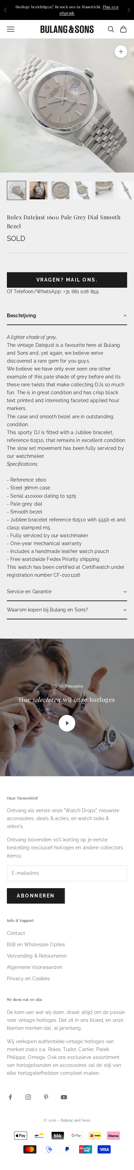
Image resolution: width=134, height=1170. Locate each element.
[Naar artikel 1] (16, 190)
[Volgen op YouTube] (63, 1097)
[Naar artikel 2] (38, 190)
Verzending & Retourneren (37, 956)
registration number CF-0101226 (43, 575)
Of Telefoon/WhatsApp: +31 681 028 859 (53, 291)
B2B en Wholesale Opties (36, 944)
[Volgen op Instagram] (28, 1097)
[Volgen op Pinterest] (46, 1097)
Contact (16, 933)
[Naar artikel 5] (104, 190)
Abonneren (36, 895)
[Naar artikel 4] (82, 190)
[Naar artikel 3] (60, 190)
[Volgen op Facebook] (10, 1097)
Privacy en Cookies (28, 978)
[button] (67, 316)
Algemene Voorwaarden (34, 967)
